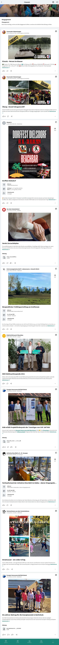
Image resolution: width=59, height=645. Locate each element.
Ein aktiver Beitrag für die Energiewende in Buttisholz (22, 615)
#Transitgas (46, 430)
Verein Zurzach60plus (10, 243)
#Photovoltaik (21, 432)
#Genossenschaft (24, 430)
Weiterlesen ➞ (6, 67)
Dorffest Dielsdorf (9, 181)
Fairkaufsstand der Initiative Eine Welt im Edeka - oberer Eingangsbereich (30, 483)
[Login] (57, 2)
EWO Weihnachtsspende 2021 (13, 374)
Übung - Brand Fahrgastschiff (13, 107)
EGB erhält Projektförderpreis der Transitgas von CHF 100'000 (26, 427)
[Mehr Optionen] (55, 71)
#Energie (17, 430)
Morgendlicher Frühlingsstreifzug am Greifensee (20, 307)
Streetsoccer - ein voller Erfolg (13, 560)
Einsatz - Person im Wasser (12, 61)
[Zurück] (1, 2)
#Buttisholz (33, 430)
